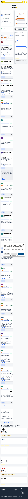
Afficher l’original (3, 55)
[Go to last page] (4, 407)
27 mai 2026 (6, 286)
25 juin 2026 (6, 352)
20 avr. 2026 (6, 388)
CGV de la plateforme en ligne (4, 497)
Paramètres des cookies (15, 496)
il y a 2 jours (6, 335)
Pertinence (11, 35)
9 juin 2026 (6, 185)
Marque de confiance (3, 489)
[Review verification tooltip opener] (16, 7)
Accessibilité (20, 496)
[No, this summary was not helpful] (12, 25)
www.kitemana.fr (18, 41)
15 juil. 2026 (6, 305)
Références (22, 492)
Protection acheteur (3, 490)
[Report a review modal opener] (12, 58)
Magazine (15, 489)
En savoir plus (16, 426)
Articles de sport (8, 435)
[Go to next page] (3, 407)
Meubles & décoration (4, 435)
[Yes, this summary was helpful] (11, 25)
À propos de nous (16, 490)
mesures (3, 411)
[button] (23, 2)
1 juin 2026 (6, 370)
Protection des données (8, 496)
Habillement (3, 445)
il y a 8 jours (2, 171)
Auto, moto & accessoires (4, 474)
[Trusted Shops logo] (2, 2)
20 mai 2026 (6, 102)
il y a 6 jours (6, 270)
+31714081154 (17, 40)
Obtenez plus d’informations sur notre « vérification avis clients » (7, 422)
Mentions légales (3, 496)
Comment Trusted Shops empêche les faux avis (7, 30)
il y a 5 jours (6, 319)
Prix (21, 491)
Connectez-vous (23, 493)
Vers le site (20, 47)
